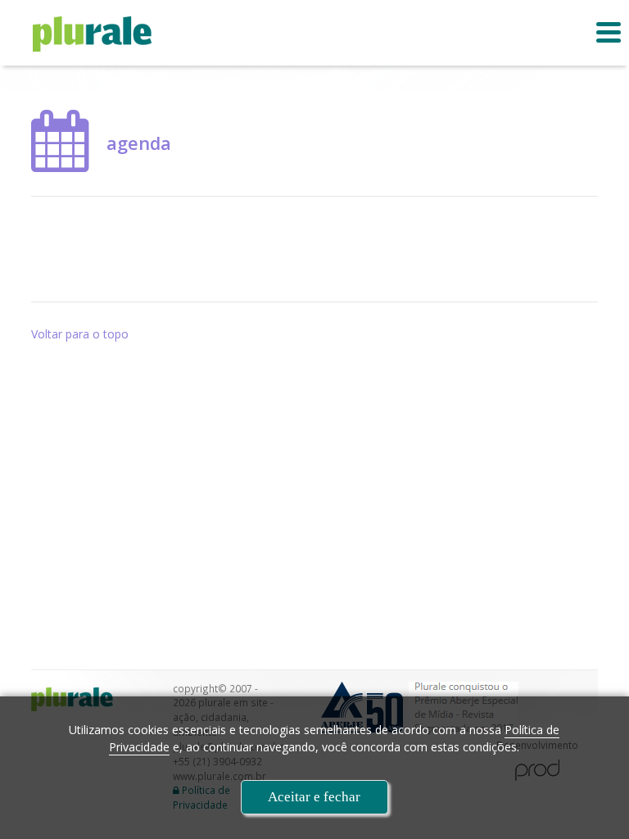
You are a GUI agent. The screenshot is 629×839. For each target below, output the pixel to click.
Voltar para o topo (80, 334)
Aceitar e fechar (314, 797)
